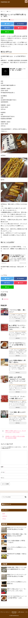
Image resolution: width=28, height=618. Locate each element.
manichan (5, 299)
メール (3, 472)
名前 (2, 466)
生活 (3, 513)
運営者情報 (14, 612)
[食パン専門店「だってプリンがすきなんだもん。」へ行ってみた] (4, 327)
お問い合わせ (21, 612)
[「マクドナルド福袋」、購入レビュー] (4, 312)
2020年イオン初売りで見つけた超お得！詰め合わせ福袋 (15, 437)
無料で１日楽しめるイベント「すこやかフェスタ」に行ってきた (15, 431)
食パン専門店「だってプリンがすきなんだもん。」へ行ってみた (17, 327)
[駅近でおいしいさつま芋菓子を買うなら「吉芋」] (7, 27)
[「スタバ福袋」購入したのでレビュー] (4, 414)
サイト (2, 477)
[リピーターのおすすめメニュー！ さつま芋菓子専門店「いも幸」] (4, 345)
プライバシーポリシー (5, 612)
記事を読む (18, 320)
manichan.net (5, 2)
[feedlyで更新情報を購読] (2, 295)
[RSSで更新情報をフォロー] (5, 295)
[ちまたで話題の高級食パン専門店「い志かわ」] (4, 362)
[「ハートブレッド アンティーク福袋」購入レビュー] (4, 398)
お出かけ (4, 516)
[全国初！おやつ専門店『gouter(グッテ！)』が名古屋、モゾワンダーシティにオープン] (4, 379)
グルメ (12, 19)
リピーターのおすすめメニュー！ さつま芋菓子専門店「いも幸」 (17, 344)
